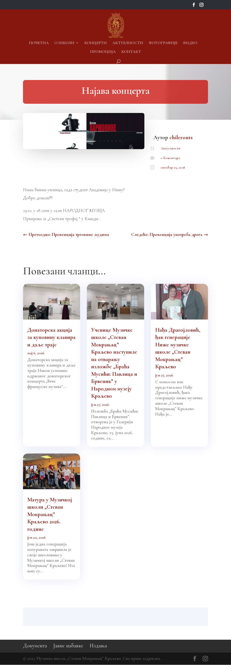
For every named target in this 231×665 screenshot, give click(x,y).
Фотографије (163, 43)
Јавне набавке (68, 645)
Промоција (103, 52)
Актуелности (127, 43)
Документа (35, 645)
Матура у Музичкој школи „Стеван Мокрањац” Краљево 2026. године (49, 514)
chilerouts (181, 137)
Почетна (39, 43)
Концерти (95, 43)
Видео (190, 43)
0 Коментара (170, 158)
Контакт (131, 52)
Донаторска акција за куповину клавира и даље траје (51, 337)
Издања (98, 645)
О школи (64, 43)
